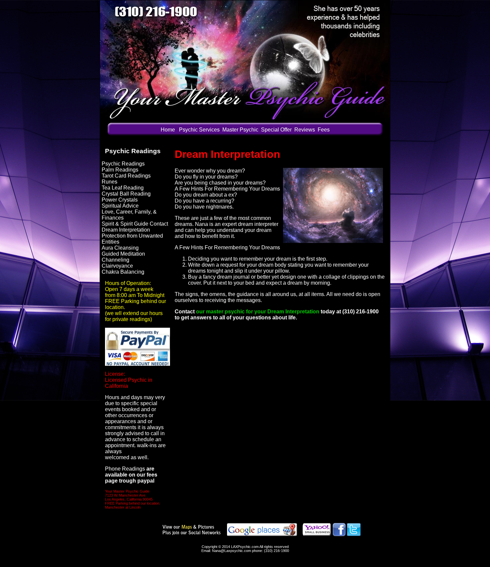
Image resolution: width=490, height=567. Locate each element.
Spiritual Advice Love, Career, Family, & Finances (129, 212)
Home (168, 129)
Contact (185, 311)
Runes (109, 182)
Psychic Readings (123, 164)
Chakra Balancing (123, 272)
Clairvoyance (117, 266)
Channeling (115, 260)
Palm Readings (120, 170)
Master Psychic (240, 129)
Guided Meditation (123, 254)
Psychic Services (199, 129)
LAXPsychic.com (245, 547)
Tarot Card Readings (126, 176)
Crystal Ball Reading (126, 194)
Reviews (304, 129)
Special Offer (276, 129)
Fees (324, 129)
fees (152, 475)
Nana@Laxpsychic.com (231, 551)
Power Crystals (120, 200)
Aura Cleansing (120, 248)
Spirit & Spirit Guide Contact (135, 224)
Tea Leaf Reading (123, 188)
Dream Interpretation (126, 230)
